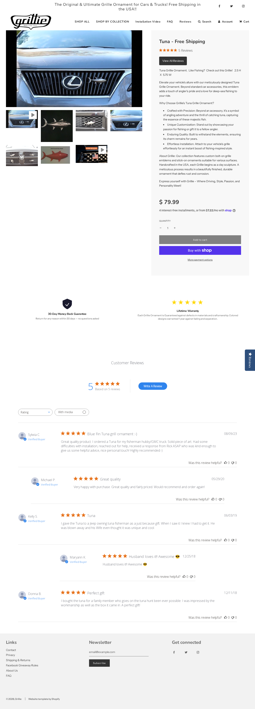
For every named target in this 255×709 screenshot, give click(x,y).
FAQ (170, 22)
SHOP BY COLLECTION (112, 22)
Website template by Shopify (44, 698)
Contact (11, 650)
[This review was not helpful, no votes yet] (232, 463)
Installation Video (147, 22)
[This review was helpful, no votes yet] (225, 463)
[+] (174, 228)
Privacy (10, 655)
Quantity (165, 221)
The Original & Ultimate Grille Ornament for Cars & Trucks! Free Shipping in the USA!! (128, 6)
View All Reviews (173, 61)
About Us (12, 670)
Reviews (185, 22)
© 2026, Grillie (14, 698)
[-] (160, 228)
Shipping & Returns (18, 660)
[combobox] (35, 412)
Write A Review (153, 386)
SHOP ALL (82, 22)
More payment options (200, 259)
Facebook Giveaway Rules (22, 665)
